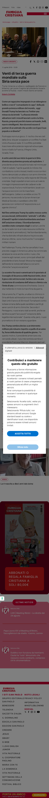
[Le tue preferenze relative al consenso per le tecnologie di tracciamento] (2, 598)
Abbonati (40, 348)
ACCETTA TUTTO (23, 433)
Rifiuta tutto (22, 447)
